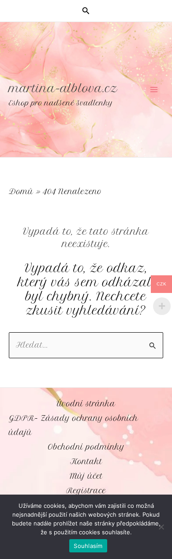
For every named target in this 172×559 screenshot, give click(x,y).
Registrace (86, 490)
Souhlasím (88, 545)
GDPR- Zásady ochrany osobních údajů (73, 425)
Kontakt (86, 461)
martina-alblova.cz (63, 88)
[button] (86, 11)
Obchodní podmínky (86, 447)
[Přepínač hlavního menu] (153, 89)
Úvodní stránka (86, 403)
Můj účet (86, 476)
